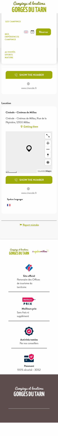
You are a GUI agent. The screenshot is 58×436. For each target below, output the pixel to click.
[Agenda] (32, 32)
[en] (26, 32)
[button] (19, 32)
